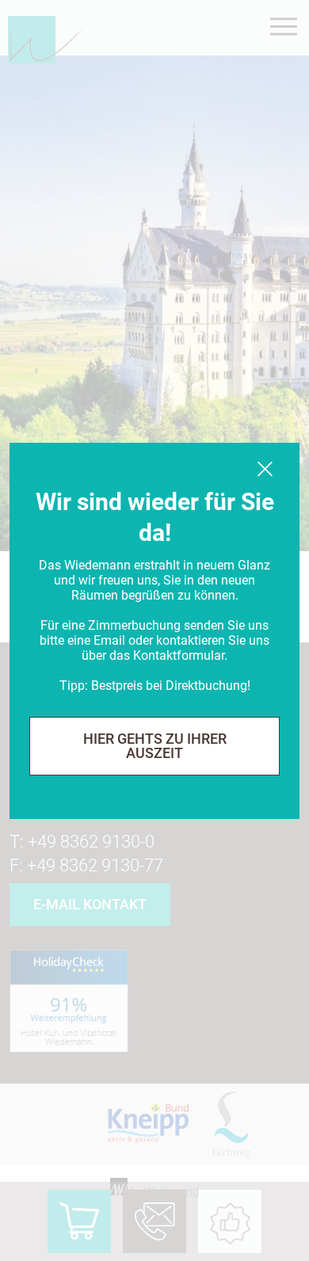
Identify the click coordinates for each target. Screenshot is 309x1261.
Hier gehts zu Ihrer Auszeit (155, 745)
